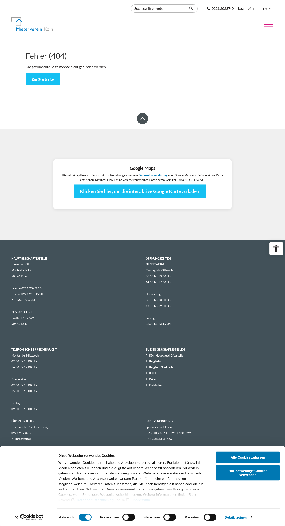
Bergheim (155, 361)
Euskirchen (156, 385)
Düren (153, 379)
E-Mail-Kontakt (25, 300)
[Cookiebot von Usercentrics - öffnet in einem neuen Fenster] (28, 517)
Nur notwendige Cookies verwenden (248, 472)
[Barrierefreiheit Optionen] (276, 248)
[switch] (128, 517)
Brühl (152, 373)
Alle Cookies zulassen (248, 457)
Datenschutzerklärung (95, 500)
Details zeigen (236, 517)
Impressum (141, 500)
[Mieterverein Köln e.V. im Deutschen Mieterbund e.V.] (37, 24)
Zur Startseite (43, 79)
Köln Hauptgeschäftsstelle (166, 355)
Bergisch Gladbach (161, 367)
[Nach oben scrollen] (142, 118)
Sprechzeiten (23, 439)
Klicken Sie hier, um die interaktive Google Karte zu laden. (140, 191)
